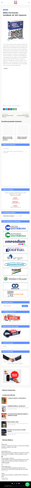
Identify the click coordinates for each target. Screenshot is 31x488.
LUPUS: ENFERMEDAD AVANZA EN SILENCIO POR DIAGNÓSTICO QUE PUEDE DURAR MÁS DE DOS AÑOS (14, 468)
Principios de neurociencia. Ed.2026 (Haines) (16, 430)
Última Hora (4, 444)
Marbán (10, 105)
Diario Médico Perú (5, 466)
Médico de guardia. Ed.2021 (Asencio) (22, 137)
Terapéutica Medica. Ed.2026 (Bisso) (16, 398)
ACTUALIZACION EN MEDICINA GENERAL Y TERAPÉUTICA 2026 (17, 414)
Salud (2, 473)
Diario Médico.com (5, 451)
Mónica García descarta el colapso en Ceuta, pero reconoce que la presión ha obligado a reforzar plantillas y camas (15, 453)
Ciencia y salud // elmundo (7, 458)
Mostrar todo (5, 479)
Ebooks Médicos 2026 (12, 422)
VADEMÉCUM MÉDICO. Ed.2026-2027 (16, 406)
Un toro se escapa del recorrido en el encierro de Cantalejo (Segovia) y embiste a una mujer (15, 446)
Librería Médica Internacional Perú (19, 486)
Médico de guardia (16, 105)
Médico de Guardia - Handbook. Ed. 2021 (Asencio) (8, 138)
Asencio (6, 105)
